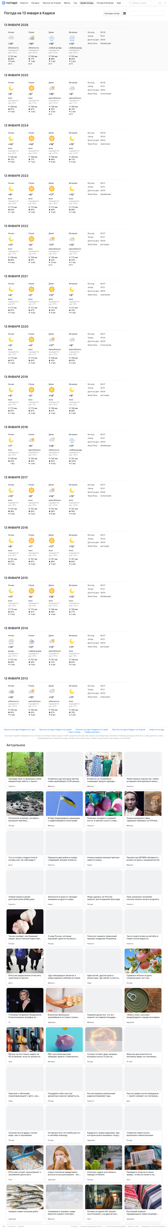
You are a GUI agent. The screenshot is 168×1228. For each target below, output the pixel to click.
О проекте (74, 1226)
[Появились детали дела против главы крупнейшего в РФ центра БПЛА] (64, 770)
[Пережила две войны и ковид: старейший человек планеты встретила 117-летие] (64, 849)
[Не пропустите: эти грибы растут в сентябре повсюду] (64, 1124)
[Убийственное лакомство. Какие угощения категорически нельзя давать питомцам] (143, 770)
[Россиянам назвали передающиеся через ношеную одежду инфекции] (143, 1203)
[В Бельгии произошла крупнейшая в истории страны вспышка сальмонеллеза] (64, 1006)
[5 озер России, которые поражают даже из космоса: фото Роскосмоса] (64, 927)
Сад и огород (74, 732)
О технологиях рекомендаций (115, 1226)
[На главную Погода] (11, 3)
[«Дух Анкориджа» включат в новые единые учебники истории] (64, 967)
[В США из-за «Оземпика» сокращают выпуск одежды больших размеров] (103, 770)
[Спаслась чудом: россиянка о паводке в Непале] (103, 1163)
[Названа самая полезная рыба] (25, 1203)
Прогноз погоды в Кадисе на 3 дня (19, 729)
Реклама (21, 1226)
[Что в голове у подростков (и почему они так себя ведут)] (25, 849)
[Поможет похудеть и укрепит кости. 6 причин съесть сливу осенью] (103, 809)
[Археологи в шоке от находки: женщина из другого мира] (64, 888)
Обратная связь (133, 1226)
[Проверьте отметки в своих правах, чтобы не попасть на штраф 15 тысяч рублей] (143, 1163)
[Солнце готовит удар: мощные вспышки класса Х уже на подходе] (103, 1045)
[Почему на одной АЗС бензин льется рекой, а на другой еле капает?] (103, 1203)
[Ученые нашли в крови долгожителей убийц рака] (25, 888)
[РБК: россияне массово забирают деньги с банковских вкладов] (64, 1045)
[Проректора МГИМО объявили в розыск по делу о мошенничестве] (143, 849)
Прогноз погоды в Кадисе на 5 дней (55, 729)
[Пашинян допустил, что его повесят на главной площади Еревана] (103, 1006)
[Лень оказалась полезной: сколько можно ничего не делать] (143, 888)
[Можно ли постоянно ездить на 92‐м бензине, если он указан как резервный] (25, 1045)
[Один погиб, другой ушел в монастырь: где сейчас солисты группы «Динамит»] (103, 967)
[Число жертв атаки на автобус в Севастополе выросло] (143, 927)
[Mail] (3, 3)
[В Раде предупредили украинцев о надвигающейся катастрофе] (64, 809)
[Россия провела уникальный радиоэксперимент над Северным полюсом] (103, 1085)
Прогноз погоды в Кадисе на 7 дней (92, 729)
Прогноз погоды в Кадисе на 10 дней (128, 729)
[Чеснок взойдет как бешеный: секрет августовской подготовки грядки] (25, 927)
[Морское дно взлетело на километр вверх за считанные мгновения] (143, 1045)
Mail (3, 1226)
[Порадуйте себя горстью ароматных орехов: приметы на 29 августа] (64, 1085)
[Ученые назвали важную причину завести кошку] (103, 849)
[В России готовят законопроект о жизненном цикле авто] (25, 1163)
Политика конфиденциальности (91, 1226)
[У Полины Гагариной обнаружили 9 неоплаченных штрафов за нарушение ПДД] (25, 1006)
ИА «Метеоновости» (158, 1226)
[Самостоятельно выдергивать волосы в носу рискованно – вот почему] (64, 1163)
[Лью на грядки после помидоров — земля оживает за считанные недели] (143, 1085)
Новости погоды (156, 729)
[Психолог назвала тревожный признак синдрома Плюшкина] (103, 927)
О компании (12, 1226)
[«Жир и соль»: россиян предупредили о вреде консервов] (143, 1006)
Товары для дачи (92, 732)
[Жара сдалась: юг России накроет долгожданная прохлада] (103, 888)
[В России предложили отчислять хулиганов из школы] (25, 967)
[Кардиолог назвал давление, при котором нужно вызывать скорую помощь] (103, 1124)
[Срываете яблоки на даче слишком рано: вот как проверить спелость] (143, 967)
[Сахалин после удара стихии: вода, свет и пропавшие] (25, 1124)
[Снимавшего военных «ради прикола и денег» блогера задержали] (64, 1203)
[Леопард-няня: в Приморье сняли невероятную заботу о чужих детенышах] (25, 770)
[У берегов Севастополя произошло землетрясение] (143, 1124)
